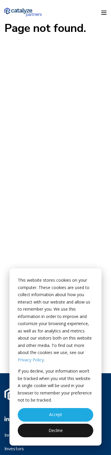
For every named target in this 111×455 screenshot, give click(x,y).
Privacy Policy (31, 360)
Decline (56, 430)
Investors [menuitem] (14, 449)
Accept (55, 414)
